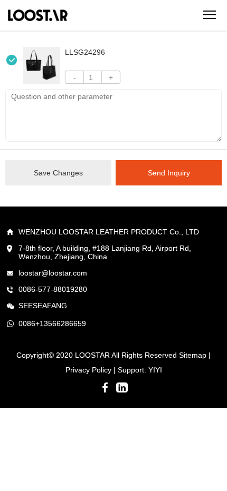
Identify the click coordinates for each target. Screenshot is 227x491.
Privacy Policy (88, 370)
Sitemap (192, 355)
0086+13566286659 (52, 323)
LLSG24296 (85, 52)
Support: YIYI (140, 370)
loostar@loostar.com (52, 273)
